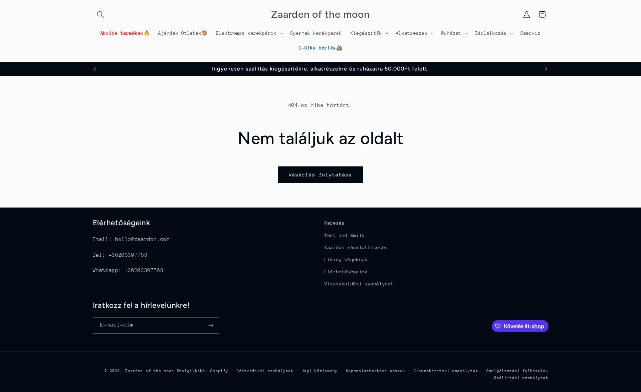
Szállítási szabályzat (521, 378)
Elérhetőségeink (346, 271)
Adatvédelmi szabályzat (265, 371)
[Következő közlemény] (546, 69)
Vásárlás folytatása (321, 174)
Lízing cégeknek (346, 259)
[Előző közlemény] (94, 69)
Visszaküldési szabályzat (359, 283)
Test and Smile (345, 235)
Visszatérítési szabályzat (446, 371)
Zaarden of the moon (149, 371)
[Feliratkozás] (210, 325)
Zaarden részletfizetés (356, 247)
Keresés (335, 223)
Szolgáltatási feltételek (517, 371)
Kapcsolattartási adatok (376, 371)
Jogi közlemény (320, 371)
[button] (100, 14)
